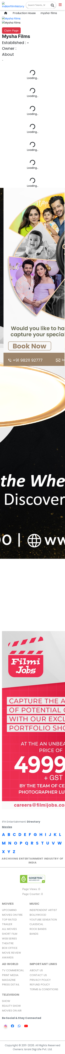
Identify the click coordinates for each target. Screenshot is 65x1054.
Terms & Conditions (44, 989)
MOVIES (8, 904)
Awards (8, 957)
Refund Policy (40, 984)
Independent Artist (43, 910)
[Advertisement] (32, 597)
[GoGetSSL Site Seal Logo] (32, 879)
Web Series (9, 938)
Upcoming (9, 910)
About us (36, 970)
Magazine (9, 980)
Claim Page (11, 30)
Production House (23, 13)
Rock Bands (38, 929)
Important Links (43, 964)
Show (6, 1001)
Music (34, 904)
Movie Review (11, 953)
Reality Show (11, 1006)
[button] (60, 5)
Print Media (10, 975)
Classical (36, 924)
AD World (10, 964)
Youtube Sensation (43, 919)
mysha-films (48, 13)
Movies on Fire (12, 915)
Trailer (7, 924)
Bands (34, 934)
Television (10, 995)
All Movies (9, 929)
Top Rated (9, 919)
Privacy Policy (40, 980)
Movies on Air (12, 1010)
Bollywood (38, 915)
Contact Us (38, 975)
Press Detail (10, 984)
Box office (10, 948)
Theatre (8, 943)
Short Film (9, 934)
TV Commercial (13, 970)
